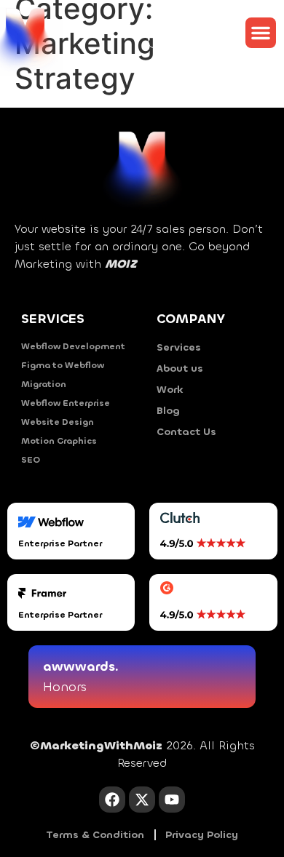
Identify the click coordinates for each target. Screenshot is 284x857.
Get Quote (181, 33)
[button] (260, 32)
